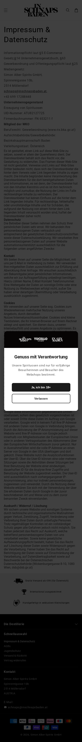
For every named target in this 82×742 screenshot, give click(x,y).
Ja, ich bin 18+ (41, 387)
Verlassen (41, 398)
